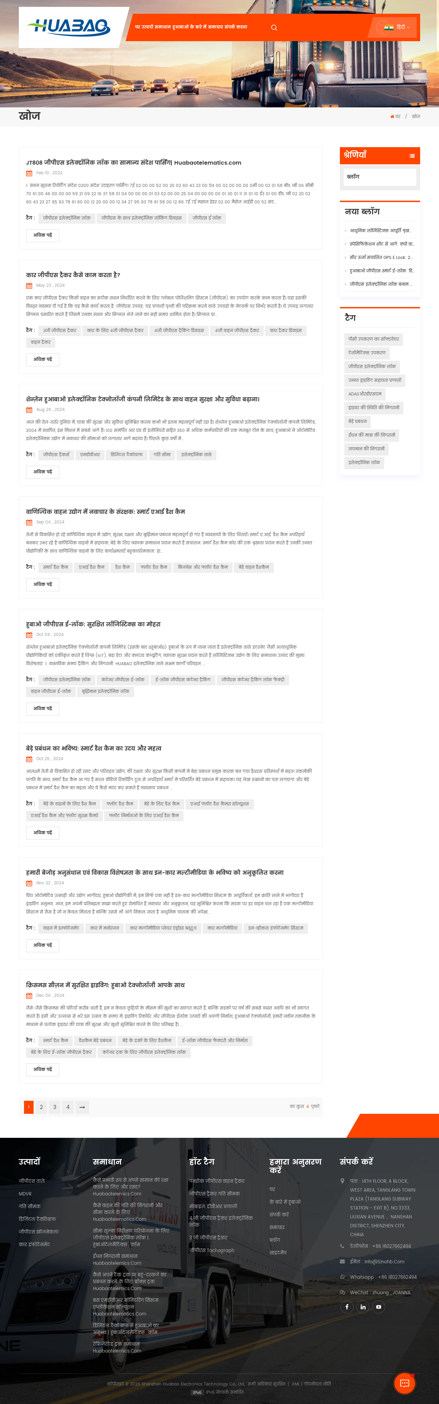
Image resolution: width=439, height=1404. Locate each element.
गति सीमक (29, 1207)
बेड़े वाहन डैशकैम (254, 567)
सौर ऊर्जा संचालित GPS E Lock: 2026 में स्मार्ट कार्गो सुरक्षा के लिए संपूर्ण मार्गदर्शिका (382, 258)
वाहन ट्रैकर (40, 342)
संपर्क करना (236, 27)
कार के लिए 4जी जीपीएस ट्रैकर (115, 331)
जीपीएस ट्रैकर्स (56, 455)
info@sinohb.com (384, 1262)
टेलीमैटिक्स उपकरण (366, 353)
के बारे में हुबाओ (285, 1202)
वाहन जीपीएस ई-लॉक (51, 691)
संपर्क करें (279, 1215)
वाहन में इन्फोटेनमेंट (61, 928)
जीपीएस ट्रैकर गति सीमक (214, 1194)
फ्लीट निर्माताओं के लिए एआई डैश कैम (144, 816)
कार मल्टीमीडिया (222, 928)
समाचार (215, 27)
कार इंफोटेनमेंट (34, 1245)
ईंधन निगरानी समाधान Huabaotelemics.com (117, 1260)
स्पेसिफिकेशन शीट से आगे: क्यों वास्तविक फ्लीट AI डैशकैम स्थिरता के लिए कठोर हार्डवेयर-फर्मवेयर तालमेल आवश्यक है (382, 244)
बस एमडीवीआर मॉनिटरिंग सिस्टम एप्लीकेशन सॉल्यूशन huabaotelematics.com (125, 1307)
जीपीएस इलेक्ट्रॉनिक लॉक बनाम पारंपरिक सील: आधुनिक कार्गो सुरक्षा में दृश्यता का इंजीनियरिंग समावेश (382, 284)
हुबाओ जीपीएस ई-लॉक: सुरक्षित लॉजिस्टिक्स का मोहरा (93, 624)
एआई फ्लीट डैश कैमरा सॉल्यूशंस (219, 804)
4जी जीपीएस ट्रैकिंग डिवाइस (179, 331)
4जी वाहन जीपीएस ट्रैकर (237, 331)
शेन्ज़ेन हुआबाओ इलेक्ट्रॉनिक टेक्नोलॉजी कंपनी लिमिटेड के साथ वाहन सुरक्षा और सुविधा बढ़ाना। (142, 399)
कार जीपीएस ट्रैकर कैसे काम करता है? (73, 275)
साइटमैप (278, 1253)
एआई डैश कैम (91, 567)
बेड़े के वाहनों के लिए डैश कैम (69, 804)
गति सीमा (162, 455)
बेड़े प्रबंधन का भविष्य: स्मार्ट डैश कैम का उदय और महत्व (93, 748)
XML (296, 1384)
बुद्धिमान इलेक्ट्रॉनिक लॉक (105, 691)
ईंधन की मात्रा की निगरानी (371, 435)
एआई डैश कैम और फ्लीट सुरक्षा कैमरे (64, 816)
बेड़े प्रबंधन (357, 421)
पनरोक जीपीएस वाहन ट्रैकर (217, 1181)
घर (137, 27)
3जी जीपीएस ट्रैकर (59, 331)
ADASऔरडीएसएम (364, 394)
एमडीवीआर (90, 455)
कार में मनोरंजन (104, 928)
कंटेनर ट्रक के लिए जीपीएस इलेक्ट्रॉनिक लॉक (144, 1052)
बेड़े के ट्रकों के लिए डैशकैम (146, 1041)
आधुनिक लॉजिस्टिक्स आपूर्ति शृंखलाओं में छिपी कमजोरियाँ (382, 231)
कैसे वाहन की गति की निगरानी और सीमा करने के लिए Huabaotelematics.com (128, 1213)
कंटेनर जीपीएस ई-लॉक (123, 680)
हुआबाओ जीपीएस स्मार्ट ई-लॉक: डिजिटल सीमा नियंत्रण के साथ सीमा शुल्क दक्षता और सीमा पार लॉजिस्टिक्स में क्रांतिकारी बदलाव (382, 271)
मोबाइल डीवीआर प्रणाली (213, 1207)
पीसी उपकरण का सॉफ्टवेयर (373, 339)
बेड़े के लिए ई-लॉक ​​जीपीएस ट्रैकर (61, 1052)
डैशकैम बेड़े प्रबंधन (95, 1041)
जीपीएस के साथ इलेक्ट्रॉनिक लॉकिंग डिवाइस (142, 218)
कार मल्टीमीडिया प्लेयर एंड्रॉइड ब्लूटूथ (163, 928)
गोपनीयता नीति (317, 1384)
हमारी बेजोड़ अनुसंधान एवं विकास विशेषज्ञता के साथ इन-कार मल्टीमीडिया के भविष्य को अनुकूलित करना (155, 873)
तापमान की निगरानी (366, 449)
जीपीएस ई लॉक (207, 218)
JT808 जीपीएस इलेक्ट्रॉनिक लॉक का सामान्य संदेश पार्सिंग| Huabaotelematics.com (133, 162)
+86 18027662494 (391, 1246)
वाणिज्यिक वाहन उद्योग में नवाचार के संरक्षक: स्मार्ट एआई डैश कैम (105, 512)
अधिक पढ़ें (42, 235)
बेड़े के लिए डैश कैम (161, 804)
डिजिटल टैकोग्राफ (127, 455)
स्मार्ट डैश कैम (55, 567)
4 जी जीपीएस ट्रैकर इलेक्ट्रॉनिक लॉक (221, 1222)
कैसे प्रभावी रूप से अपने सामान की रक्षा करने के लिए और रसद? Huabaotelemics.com (130, 1187)
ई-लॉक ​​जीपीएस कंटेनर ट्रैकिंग (183, 680)
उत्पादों (147, 27)
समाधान (163, 27)
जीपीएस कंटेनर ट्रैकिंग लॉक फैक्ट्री (253, 680)
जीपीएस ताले (32, 1181)
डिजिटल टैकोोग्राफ (37, 1219)
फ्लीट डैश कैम (154, 567)
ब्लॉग (353, 177)
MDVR (25, 1194)
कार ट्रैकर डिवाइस (286, 331)
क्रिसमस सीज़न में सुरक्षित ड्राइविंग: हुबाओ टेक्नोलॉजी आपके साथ (105, 985)
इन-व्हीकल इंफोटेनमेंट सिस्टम (275, 928)
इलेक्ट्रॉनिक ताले (196, 455)
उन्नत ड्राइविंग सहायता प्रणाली (374, 380)
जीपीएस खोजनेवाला (39, 1232)
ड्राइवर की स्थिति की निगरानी (373, 408)
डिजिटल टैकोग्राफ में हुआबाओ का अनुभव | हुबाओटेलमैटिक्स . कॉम (126, 1329)
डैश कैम (122, 567)
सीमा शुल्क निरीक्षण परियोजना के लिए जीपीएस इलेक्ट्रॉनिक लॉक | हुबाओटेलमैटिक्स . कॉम (131, 1238)
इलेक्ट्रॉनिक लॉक (364, 463)
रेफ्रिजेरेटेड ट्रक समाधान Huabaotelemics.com (117, 1348)
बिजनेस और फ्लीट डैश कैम (203, 567)
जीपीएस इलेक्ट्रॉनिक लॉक (67, 218)
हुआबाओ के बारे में (189, 27)
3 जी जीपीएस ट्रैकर (208, 1238)
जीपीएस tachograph (211, 1251)
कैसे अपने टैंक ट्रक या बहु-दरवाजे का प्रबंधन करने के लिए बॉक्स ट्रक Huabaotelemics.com (129, 1282)
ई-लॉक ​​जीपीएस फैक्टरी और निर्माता (215, 1041)
